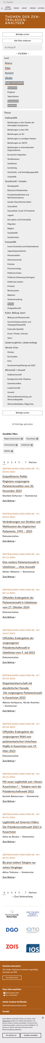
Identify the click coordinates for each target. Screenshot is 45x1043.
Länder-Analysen (8, 8)
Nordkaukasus (13, 159)
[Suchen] (4, 2)
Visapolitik (11, 177)
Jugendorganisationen (16, 251)
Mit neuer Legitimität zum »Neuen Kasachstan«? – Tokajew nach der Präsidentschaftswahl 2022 (22, 786)
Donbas (10, 352)
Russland (9, 73)
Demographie (13, 186)
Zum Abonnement (12, 977)
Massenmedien (13, 255)
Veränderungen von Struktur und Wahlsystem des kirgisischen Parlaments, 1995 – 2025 (21, 526)
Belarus (8, 63)
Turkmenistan (13, 101)
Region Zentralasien (14, 83)
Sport (9, 338)
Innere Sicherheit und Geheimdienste (23, 247)
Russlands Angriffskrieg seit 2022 (21, 365)
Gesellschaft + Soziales (16, 181)
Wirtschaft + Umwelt (15, 370)
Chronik (33, 8)
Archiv (24, 8)
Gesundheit (12, 206)
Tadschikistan (13, 97)
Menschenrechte (14, 260)
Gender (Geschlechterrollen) (19, 202)
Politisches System (15, 282)
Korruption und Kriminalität (19, 220)
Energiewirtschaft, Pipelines (19, 379)
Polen (7, 68)
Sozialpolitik (12, 233)
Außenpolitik (11, 118)
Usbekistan (12, 105)
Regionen (11, 295)
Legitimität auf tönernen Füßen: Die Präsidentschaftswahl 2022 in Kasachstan (22, 827)
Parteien (11, 264)
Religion (10, 229)
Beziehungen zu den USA (17, 130)
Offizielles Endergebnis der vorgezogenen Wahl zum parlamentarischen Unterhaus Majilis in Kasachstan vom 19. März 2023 (20, 741)
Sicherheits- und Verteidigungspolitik (22, 172)
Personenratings (14, 269)
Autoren (41, 8)
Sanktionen (12, 164)
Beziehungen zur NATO (17, 143)
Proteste (11, 286)
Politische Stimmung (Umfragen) (21, 277)
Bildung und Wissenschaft (18, 318)
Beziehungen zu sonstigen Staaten (21, 139)
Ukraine (8, 78)
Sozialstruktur (13, 237)
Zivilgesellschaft (14, 308)
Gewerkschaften (14, 383)
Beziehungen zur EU (15, 134)
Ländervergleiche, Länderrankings (21, 343)
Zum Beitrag (8, 501)
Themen (16, 8)
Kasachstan (12, 88)
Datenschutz (6, 1021)
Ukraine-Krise (11, 348)
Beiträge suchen (22, 34)
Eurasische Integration (16, 155)
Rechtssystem (13, 291)
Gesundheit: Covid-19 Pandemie (21, 211)
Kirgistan (11, 92)
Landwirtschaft (13, 388)
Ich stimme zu (11, 1035)
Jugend (10, 215)
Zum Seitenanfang (23, 896)
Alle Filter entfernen (22, 41)
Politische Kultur (14, 273)
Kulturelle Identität (15, 329)
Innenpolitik (10, 242)
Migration (11, 224)
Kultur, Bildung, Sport (15, 313)
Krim (9, 361)
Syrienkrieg (12, 168)
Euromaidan (12, 357)
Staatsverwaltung (14, 299)
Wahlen (10, 304)
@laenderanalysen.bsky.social (14, 1005)
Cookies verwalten (30, 1035)
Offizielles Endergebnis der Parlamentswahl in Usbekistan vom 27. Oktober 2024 (20, 602)
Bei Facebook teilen (12, 993)
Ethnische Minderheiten (17, 190)
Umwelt (10, 392)
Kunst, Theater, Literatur (17, 334)
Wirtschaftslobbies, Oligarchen (20, 404)
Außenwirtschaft (14, 375)
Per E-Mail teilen (11, 995)
